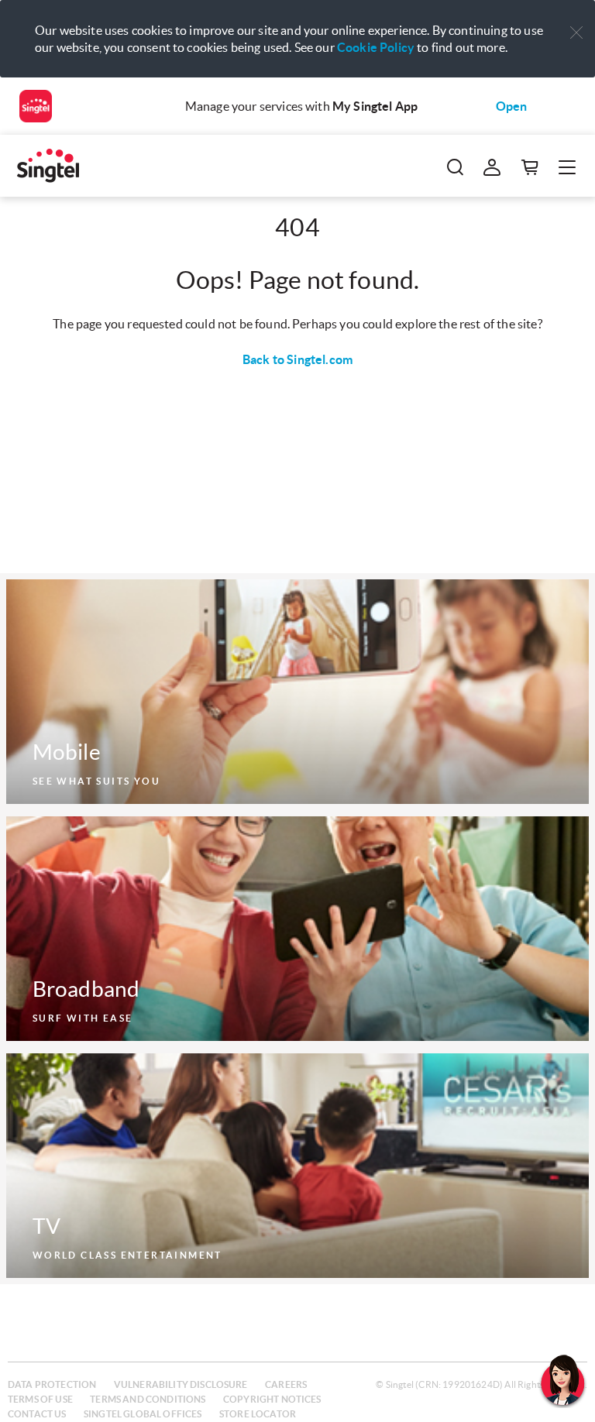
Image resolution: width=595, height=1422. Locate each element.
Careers (286, 1384)
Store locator (257, 1414)
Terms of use (40, 1399)
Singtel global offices (143, 1414)
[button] (576, 33)
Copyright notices (272, 1399)
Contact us (37, 1414)
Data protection (52, 1384)
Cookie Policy (375, 47)
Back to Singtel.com (297, 359)
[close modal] (576, 22)
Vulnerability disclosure (181, 1384)
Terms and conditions (147, 1399)
